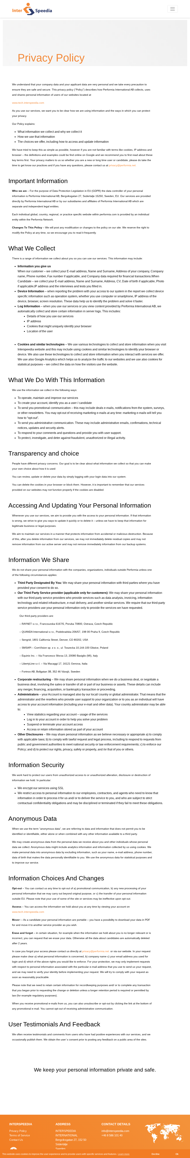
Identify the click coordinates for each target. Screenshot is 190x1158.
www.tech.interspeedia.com (28, 102)
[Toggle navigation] (172, 9)
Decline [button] (156, 1154)
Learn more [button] (124, 1154)
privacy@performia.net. (122, 165)
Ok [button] (177, 1154)
